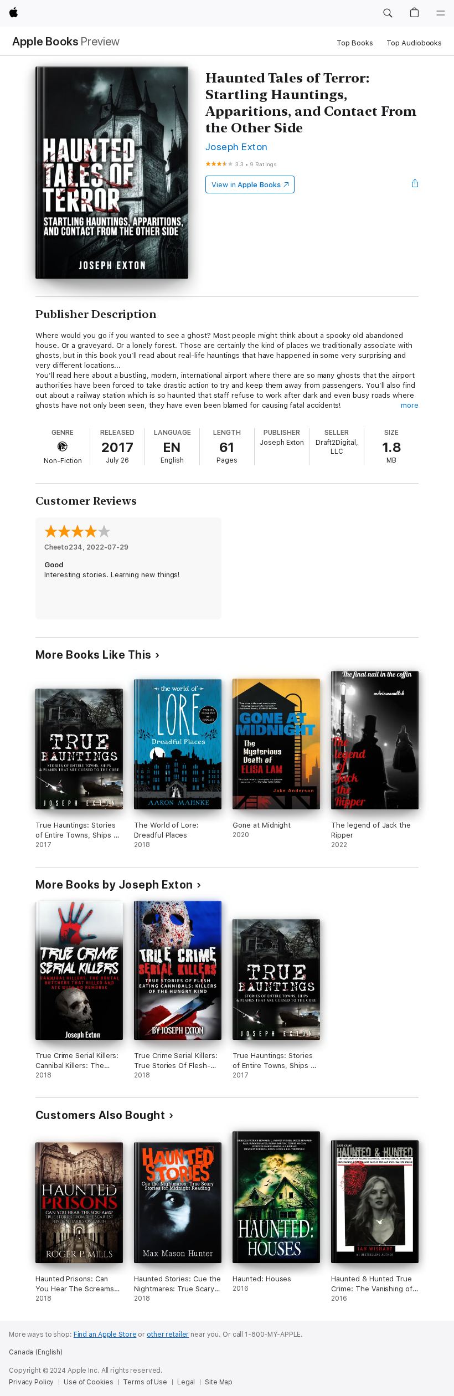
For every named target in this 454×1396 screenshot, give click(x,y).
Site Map (219, 1382)
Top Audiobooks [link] (414, 43)
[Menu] (440, 13)
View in (246, 185)
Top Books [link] (355, 43)
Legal (186, 1382)
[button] (387, 13)
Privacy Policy (31, 1382)
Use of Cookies (88, 1382)
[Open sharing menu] (415, 184)
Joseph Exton (236, 146)
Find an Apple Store (105, 1334)
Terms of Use (145, 1382)
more (410, 405)
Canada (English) (36, 1352)
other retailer (168, 1334)
